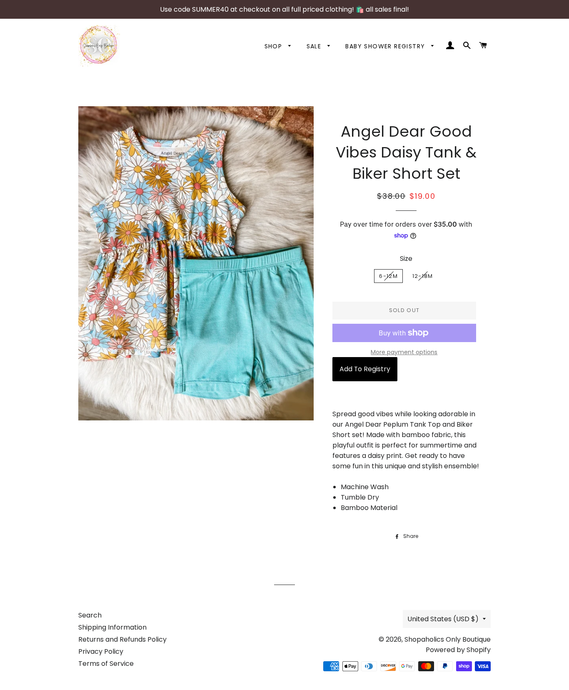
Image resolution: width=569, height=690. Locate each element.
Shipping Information (112, 627)
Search (90, 615)
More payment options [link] (404, 352)
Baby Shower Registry (386, 46)
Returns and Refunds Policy (122, 639)
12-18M (422, 276)
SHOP (274, 46)
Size (406, 258)
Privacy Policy (100, 651)
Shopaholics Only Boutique (447, 639)
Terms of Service (106, 663)
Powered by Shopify (458, 650)
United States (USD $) (443, 619)
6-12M (388, 276)
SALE (315, 46)
